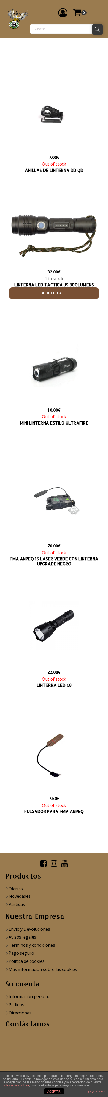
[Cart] (79, 13)
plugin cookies (96, 1091)
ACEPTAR (54, 1091)
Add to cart (54, 293)
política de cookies (16, 1085)
